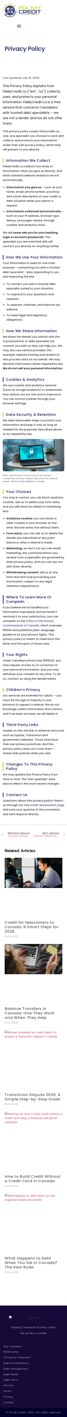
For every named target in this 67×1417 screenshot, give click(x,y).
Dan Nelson (27, 481)
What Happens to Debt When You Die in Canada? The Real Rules (31, 1263)
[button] (19, 26)
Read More (11, 936)
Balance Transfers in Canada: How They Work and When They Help (29, 1013)
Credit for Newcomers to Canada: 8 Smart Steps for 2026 (32, 927)
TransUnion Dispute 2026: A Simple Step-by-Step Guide (32, 1097)
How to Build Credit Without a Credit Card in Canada (33, 1179)
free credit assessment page (44, 805)
